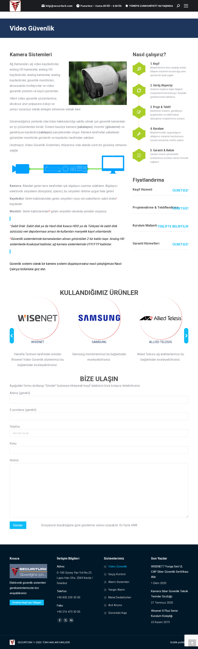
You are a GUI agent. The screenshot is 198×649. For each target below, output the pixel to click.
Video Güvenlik (117, 566)
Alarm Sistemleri (118, 582)
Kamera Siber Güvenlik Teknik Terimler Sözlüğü (169, 593)
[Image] (37, 318)
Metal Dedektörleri (119, 597)
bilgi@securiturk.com (59, 5)
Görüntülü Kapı (117, 613)
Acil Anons (115, 605)
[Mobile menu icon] (186, 5)
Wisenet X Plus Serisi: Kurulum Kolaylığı (164, 613)
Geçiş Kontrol (116, 574)
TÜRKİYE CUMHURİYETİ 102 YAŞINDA (151, 5)
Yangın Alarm (116, 589)
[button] (12, 335)
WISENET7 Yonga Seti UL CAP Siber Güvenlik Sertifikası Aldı (169, 572)
